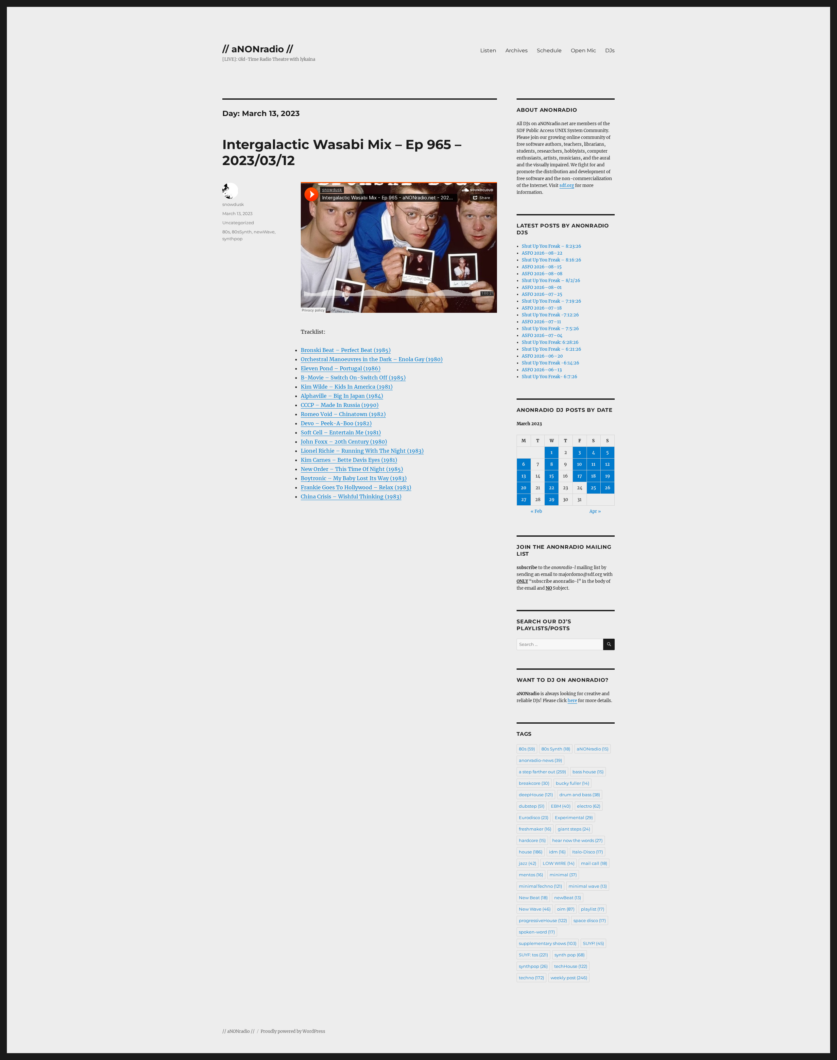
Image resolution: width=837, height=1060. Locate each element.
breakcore (534, 783)
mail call (594, 863)
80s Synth (555, 748)
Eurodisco (533, 817)
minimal (563, 874)
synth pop (570, 954)
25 (593, 488)
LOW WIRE (558, 863)
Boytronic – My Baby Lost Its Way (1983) (354, 478)
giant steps (574, 829)
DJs (610, 50)
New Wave (535, 909)
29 (552, 499)
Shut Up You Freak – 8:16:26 (551, 260)
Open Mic (583, 50)
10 (579, 464)
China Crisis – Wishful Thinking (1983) (351, 496)
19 (607, 476)
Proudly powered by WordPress (293, 1031)
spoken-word (537, 931)
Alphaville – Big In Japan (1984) (342, 396)
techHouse (570, 966)
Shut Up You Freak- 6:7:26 (549, 376)
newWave (264, 231)
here (572, 700)
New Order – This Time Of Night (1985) (352, 469)
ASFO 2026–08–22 (542, 253)
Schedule (549, 50)
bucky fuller (572, 783)
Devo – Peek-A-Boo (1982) (336, 423)
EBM (561, 806)
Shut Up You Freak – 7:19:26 (551, 301)
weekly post (569, 977)
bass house (588, 771)
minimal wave (588, 886)
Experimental (574, 817)
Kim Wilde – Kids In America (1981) (347, 386)
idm (557, 851)
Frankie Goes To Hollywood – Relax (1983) (356, 487)
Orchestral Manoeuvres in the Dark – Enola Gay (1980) (372, 359)
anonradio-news (540, 760)
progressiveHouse (543, 920)
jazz (527, 863)
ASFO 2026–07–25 (542, 294)
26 (607, 488)
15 (551, 476)
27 (523, 499)
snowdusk (233, 204)
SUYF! (593, 943)
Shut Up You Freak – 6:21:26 (551, 349)
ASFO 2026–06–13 (542, 370)
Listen (488, 50)
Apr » (595, 511)
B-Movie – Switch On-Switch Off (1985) (353, 377)
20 (523, 488)
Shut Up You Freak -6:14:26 (550, 363)
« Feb (536, 511)
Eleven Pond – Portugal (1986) (341, 368)
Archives (516, 50)
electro (588, 806)
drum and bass (579, 794)
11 (593, 464)
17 (579, 476)
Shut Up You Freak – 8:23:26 (551, 246)
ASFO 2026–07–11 (541, 322)
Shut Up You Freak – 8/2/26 (551, 280)
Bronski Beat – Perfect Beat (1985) (346, 350)
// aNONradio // (257, 49)
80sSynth (242, 231)
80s (226, 231)
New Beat (533, 897)
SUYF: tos (533, 954)
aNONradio (592, 748)
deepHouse (536, 794)
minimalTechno (540, 886)
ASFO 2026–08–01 (542, 287)
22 (551, 488)
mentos (531, 874)
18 (593, 476)
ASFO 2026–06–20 (542, 356)
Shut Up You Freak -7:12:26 (550, 315)
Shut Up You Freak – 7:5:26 (550, 328)
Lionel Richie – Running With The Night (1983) (362, 450)
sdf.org (566, 185)
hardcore (532, 840)
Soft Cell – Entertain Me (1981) (341, 432)
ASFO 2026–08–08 (542, 274)
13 (523, 476)
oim (565, 909)
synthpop (232, 238)
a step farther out (542, 771)
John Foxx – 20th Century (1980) (344, 441)
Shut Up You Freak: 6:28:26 (550, 342)
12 (607, 464)
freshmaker (535, 829)
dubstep (531, 806)
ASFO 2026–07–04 (542, 335)
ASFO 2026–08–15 (542, 267)
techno (531, 977)
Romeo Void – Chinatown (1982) (343, 414)
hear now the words (577, 840)
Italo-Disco (587, 851)
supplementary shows (547, 943)
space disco (589, 920)
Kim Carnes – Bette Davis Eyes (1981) (349, 460)
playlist (592, 909)
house (530, 851)
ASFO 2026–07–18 (542, 308)
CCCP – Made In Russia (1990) (340, 405)
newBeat (567, 897)
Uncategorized (238, 222)
